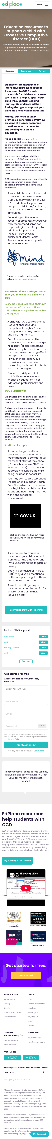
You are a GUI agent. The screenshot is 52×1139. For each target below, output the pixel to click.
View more (26, 661)
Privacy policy (10, 1068)
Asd (6, 653)
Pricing (7, 1004)
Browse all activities (36, 1004)
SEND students (10, 1045)
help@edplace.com (36, 1042)
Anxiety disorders (12, 647)
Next (49, 776)
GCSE (30, 1021)
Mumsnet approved (12, 1013)
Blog (30, 999)
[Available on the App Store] (13, 1058)
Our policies (42, 1068)
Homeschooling (11, 1040)
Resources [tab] (26, 71)
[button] (26, 689)
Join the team (10, 1017)
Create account (26, 745)
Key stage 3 (33, 1017)
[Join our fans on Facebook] (43, 1073)
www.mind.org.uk (27, 279)
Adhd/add (9, 636)
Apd (6, 642)
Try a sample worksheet (17, 861)
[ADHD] (25, 516)
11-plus (31, 1026)
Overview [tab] (10, 71)
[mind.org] (26, 259)
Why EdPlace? (10, 999)
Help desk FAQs (34, 1038)
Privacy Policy (14, 739)
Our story (8, 1008)
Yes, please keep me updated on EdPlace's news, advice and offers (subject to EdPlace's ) (27, 736)
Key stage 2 (33, 1013)
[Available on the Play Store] (31, 1058)
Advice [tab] (42, 71)
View (43, 636)
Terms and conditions (27, 1068)
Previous (3, 776)
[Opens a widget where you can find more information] (39, 1134)
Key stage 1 (32, 1008)
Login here (39, 750)
